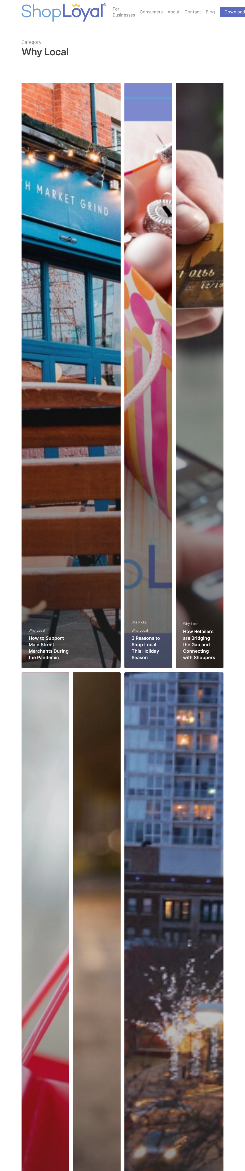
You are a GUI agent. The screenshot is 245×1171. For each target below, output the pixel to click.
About (173, 11)
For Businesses (124, 11)
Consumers (151, 11)
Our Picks (139, 622)
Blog (210, 11)
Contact (192, 11)
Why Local (37, 630)
